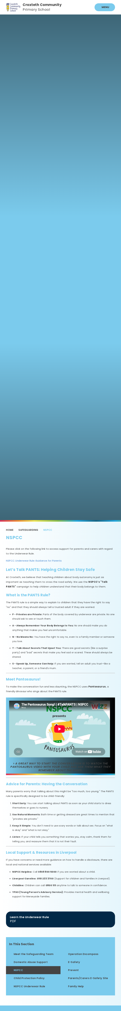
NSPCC (47, 530)
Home (9, 530)
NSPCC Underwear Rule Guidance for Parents (34, 560)
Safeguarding (28, 530)
